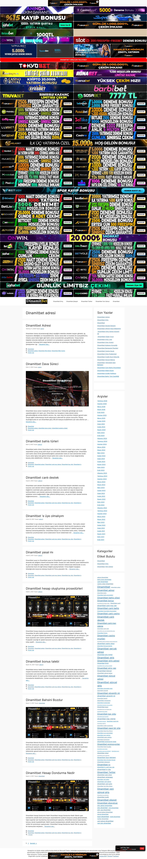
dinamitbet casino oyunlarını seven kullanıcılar (107, 641)
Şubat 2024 (101, 456)
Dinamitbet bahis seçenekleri (105, 595)
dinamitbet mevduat (101, 721)
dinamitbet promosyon (103, 739)
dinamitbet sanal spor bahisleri (104, 751)
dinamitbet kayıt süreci (102, 711)
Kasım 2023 (101, 464)
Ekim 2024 (101, 433)
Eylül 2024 (100, 435)
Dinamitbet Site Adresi (44, 350)
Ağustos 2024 (102, 438)
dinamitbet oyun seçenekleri (105, 733)
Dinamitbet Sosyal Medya (106, 360)
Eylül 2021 (100, 540)
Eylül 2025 (100, 412)
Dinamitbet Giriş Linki (104, 339)
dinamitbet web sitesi (104, 775)
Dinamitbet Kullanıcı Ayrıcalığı (107, 345)
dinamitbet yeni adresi (104, 781)
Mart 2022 (100, 522)
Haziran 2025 (102, 415)
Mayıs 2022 (101, 516)
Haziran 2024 (102, 444)
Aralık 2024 (101, 427)
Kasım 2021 (101, 534)
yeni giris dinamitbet (104, 823)
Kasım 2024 (101, 430)
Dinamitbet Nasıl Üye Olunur (105, 731)
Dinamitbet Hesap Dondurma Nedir (50, 773)
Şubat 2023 (101, 490)
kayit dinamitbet (103, 816)
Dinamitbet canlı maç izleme (53, 464)
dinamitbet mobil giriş (112, 721)
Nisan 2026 (101, 409)
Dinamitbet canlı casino (108, 613)
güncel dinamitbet (102, 814)
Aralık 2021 (101, 531)
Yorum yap (31, 352)
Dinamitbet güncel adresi (106, 677)
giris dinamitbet (102, 808)
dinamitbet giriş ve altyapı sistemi (104, 665)
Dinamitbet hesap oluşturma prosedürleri (54, 588)
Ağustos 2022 (102, 508)
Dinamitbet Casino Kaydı (105, 351)
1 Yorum (30, 834)
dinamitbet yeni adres (103, 779)
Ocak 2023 (101, 493)
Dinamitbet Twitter (86, 301)
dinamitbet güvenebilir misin (104, 688)
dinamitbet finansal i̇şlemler (104, 646)
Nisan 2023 (101, 485)
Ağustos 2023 (102, 473)
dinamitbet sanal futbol (102, 749)
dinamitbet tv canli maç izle (105, 767)
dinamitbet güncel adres (104, 673)
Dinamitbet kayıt (102, 707)
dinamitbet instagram (104, 700)
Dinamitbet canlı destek (42, 477)
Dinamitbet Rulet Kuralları (104, 746)
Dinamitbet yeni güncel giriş (105, 790)
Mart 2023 (101, 487)
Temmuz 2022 (102, 511)
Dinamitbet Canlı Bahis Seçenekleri (106, 611)
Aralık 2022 (101, 496)
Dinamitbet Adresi (38, 325)
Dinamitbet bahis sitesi (108, 597)
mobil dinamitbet (115, 816)
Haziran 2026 (102, 404)
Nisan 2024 (101, 450)
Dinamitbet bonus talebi (42, 661)
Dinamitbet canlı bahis (108, 608)
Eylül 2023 (100, 470)
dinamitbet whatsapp (105, 777)
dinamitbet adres (115, 587)
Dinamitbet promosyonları (108, 744)
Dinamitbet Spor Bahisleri (106, 757)
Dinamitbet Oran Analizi (105, 342)
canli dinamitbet (102, 582)
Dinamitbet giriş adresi (108, 661)
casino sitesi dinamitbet (105, 584)
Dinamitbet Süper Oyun (105, 337)
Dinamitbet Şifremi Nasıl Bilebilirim (109, 329)
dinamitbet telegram (103, 762)
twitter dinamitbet (102, 819)
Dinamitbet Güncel (104, 671)
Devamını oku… (44, 344)
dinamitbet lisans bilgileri (102, 716)
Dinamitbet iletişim (102, 698)
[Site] (36, 103)
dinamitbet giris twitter (105, 655)
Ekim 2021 (100, 537)
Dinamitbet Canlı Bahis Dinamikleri (109, 368)
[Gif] (73, 143)
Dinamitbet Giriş (58, 301)
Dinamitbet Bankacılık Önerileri (107, 348)
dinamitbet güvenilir (102, 690)
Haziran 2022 (102, 514)
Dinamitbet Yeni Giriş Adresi (104, 786)
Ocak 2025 (101, 424)
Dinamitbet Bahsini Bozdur (44, 700)
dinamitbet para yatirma (103, 735)
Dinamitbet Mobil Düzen (105, 370)
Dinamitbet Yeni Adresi (102, 301)
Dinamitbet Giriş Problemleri (107, 354)
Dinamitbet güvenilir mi (108, 693)
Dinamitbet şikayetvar (107, 803)
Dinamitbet (116, 301)
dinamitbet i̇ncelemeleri (103, 702)
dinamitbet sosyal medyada (103, 755)
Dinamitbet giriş (105, 657)
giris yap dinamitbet (104, 810)
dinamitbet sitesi (102, 753)
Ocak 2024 (101, 459)
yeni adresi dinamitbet (105, 821)
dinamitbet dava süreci (44, 428)
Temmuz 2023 (102, 476)
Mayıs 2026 (101, 407)
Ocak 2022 (101, 528)
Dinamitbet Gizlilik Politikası (106, 373)
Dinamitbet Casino (102, 633)
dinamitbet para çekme (104, 737)
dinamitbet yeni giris (104, 784)
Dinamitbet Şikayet (72, 301)
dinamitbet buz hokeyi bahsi (103, 603)
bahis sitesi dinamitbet (104, 579)
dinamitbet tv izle (104, 769)
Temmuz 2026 (102, 401)
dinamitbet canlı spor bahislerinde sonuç (106, 631)
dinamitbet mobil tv (101, 723)
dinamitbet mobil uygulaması (105, 725)
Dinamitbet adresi (33, 350)
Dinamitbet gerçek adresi (107, 650)
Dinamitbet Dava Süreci (42, 364)
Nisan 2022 (101, 519)
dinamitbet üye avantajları (103, 795)
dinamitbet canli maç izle (107, 606)
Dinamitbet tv (77, 464)
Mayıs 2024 (101, 447)
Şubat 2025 (101, 421)
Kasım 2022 (101, 499)
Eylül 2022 (100, 505)
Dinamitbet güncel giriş (107, 684)
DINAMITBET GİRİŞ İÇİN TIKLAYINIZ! (73, 60)
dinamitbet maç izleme (106, 719)
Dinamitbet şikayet (107, 800)
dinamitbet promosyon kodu (106, 741)
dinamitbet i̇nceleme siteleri (59, 428)
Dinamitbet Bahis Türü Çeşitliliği (108, 376)
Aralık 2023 (101, 461)
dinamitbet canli (115, 603)
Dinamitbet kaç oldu (67, 464)
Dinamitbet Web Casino (58, 350)
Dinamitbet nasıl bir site (108, 728)
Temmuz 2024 (102, 441)
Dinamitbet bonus (105, 600)
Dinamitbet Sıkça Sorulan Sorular (106, 760)
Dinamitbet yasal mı (39, 552)
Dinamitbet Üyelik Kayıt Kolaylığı (108, 357)
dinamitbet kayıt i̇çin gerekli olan (104, 709)
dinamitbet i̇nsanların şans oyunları (104, 705)
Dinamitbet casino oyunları (106, 637)
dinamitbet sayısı (115, 751)
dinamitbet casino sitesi (105, 643)
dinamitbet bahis (101, 593)
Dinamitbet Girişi (103, 663)
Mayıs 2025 (101, 418)
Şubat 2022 (101, 525)
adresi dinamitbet (102, 577)
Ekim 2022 (100, 502)
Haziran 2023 (102, 479)
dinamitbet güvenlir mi (106, 696)
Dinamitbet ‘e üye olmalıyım (45, 516)
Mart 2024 (101, 453)
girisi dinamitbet (114, 808)
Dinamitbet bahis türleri (42, 441)
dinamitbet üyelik (103, 797)
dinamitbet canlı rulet (103, 628)
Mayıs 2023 (101, 482)
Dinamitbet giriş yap (106, 668)
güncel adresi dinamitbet (105, 812)
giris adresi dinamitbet (104, 805)
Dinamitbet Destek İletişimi (106, 326)
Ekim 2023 (101, 467)
